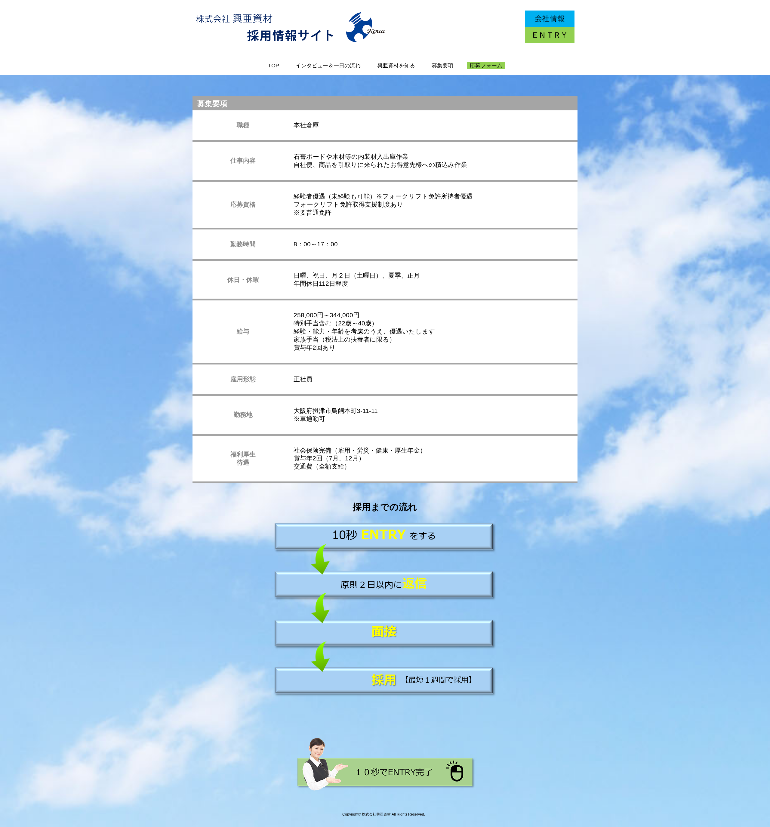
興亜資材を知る (396, 66)
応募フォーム (486, 66)
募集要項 (442, 66)
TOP (273, 66)
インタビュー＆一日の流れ (328, 66)
